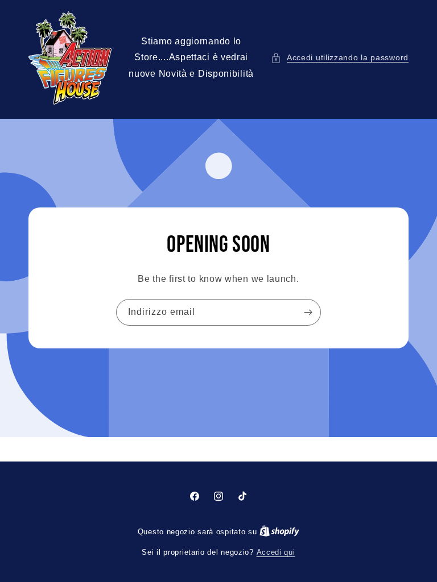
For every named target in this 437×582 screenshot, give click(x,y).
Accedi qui (276, 552)
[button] (340, 58)
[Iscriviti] (307, 312)
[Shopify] (279, 531)
